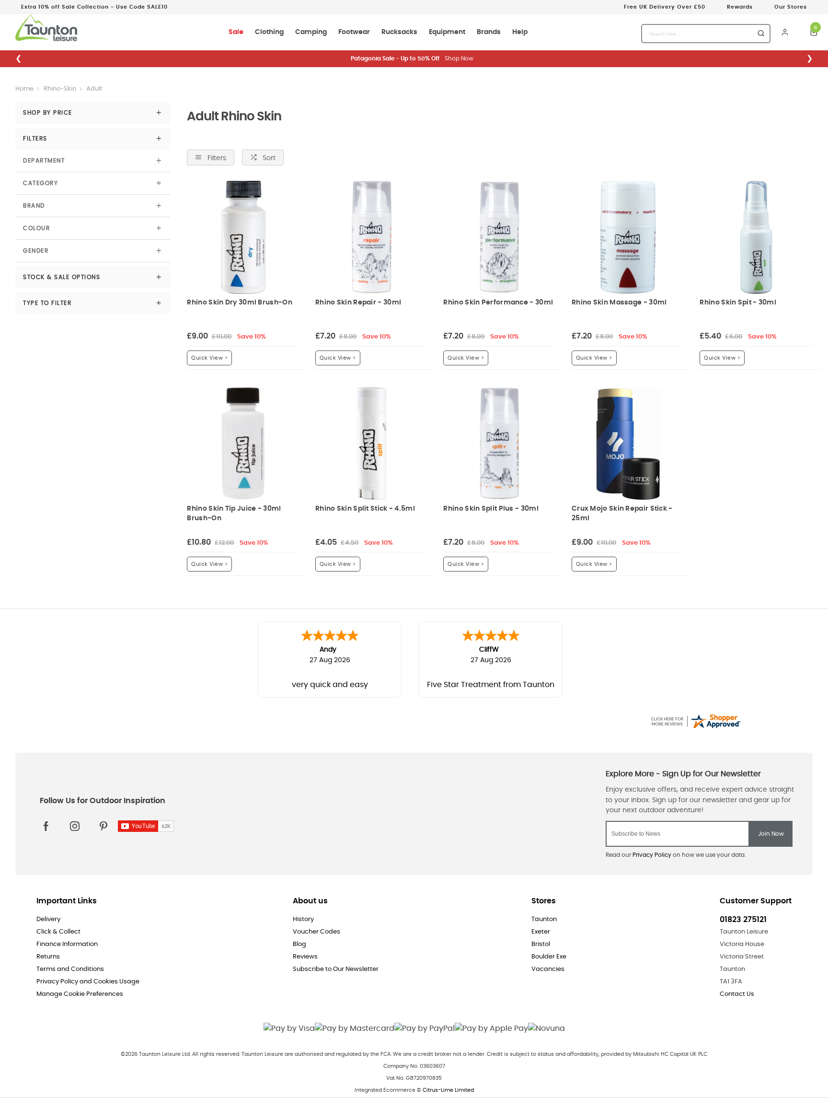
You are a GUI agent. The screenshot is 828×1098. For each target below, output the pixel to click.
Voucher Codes (316, 932)
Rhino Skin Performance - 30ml (498, 302)
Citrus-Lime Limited (448, 1090)
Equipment (447, 32)
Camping (311, 32)
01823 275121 (743, 919)
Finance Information (67, 944)
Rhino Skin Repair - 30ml (358, 302)
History (303, 919)
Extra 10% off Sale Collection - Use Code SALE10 (94, 7)
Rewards (740, 7)
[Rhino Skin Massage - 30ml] (628, 237)
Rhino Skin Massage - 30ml (619, 302)
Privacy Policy (651, 855)
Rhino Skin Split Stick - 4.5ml (365, 508)
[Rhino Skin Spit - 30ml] (756, 237)
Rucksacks (399, 32)
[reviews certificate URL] (695, 720)
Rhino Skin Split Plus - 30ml (490, 508)
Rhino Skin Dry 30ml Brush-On (239, 302)
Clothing (269, 32)
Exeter (540, 932)
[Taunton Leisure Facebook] (46, 826)
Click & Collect (58, 932)
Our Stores (790, 7)
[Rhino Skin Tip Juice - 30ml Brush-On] (243, 443)
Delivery (48, 919)
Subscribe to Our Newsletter (336, 969)
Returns (48, 957)
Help (520, 32)
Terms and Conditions (70, 969)
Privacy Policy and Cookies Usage (87, 982)
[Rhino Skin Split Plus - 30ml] (499, 443)
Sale (236, 32)
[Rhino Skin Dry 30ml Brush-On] (243, 237)
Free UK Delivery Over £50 (664, 7)
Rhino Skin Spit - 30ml (738, 302)
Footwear (354, 32)
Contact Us (737, 994)
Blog (299, 944)
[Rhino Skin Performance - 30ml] (499, 237)
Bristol (540, 944)
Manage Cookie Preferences (79, 994)
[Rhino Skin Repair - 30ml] (371, 237)
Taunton (544, 919)
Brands (489, 32)
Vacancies (547, 969)
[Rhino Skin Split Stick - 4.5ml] (371, 443)
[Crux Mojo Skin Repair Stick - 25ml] (628, 443)
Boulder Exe (548, 957)
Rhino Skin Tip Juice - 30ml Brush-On (234, 513)
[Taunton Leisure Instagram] (74, 826)
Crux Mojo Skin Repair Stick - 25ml (622, 513)
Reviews (305, 957)
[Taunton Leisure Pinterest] (103, 826)
